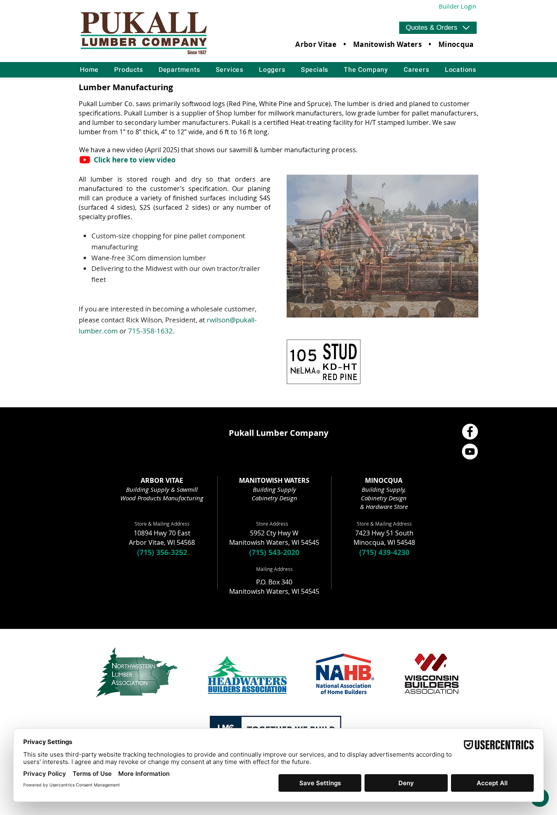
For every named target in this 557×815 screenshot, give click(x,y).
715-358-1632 (150, 330)
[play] (459, 181)
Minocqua (456, 44)
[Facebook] (470, 432)
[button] (438, 28)
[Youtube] (85, 159)
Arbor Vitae (315, 44)
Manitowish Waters (387, 44)
